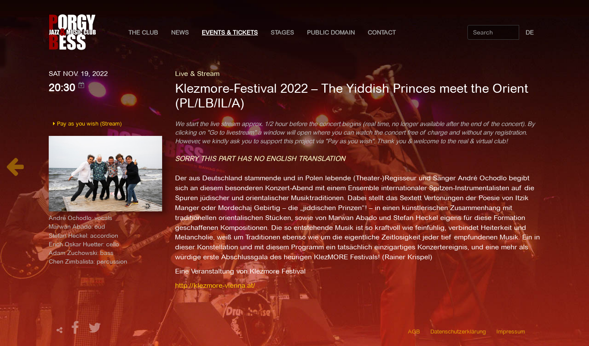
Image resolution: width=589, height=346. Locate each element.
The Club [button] (143, 32)
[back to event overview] (15, 171)
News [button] (180, 32)
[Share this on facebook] (76, 330)
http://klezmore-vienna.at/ (215, 285)
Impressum (510, 331)
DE (530, 32)
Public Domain (331, 32)
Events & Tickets (230, 32)
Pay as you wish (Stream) (88, 123)
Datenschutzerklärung (458, 331)
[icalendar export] (81, 85)
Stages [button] (282, 32)
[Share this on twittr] (95, 330)
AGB (414, 331)
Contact (382, 32)
